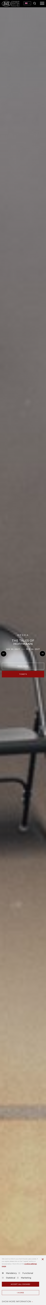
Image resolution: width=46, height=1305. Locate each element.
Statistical (10, 1278)
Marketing (26, 1278)
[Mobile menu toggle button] (42, 3)
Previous (4, 654)
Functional (27, 1273)
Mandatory (11, 1273)
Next (42, 654)
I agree (20, 1293)
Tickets (23, 672)
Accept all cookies (20, 1284)
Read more (23, 664)
